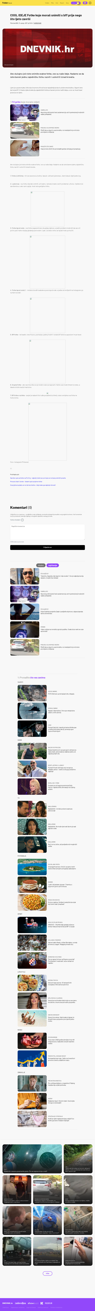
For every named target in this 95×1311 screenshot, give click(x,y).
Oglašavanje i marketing (17, 1307)
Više (47, 1273)
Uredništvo (6, 1307)
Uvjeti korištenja (31, 1307)
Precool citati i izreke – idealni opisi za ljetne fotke (26, 481)
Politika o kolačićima (56, 1307)
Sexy (67, 3)
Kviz (57, 3)
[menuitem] (90, 3)
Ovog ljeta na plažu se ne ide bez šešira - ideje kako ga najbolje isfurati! (33, 485)
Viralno (47, 3)
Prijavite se (48, 547)
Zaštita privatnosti (43, 1307)
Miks (52, 3)
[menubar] (90, 3)
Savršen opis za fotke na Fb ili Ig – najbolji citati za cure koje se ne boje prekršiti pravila (38, 478)
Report (62, 3)
